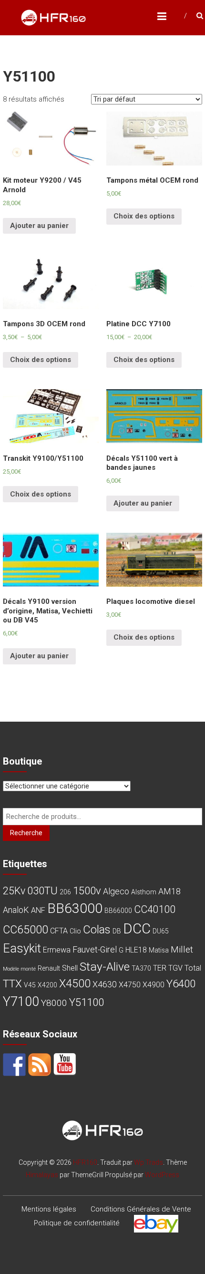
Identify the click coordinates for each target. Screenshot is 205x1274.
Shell (70, 968)
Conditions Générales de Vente (141, 1209)
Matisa (159, 950)
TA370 (141, 968)
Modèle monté (19, 969)
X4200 (47, 985)
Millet (182, 949)
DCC (137, 929)
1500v (87, 890)
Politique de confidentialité (77, 1223)
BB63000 (74, 908)
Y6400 (180, 983)
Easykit (22, 948)
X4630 (104, 984)
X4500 (75, 983)
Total (192, 968)
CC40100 (155, 909)
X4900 (153, 984)
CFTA (59, 930)
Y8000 (54, 1002)
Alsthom (143, 892)
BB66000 (118, 910)
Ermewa (57, 949)
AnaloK (16, 910)
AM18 (169, 891)
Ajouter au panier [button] (39, 225)
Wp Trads (148, 1162)
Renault (49, 968)
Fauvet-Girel (94, 949)
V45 (30, 985)
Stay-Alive (105, 967)
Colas (97, 929)
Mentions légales (48, 1209)
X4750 (130, 984)
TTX (12, 983)
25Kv (14, 891)
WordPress (162, 1175)
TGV (175, 968)
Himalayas (42, 1175)
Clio (75, 931)
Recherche (26, 833)
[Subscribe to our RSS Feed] (39, 1064)
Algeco (116, 891)
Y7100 (21, 1001)
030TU (42, 890)
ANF (38, 910)
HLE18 (136, 949)
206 (65, 892)
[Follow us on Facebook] (14, 1064)
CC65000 (25, 929)
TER (159, 968)
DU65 (161, 931)
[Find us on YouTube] (64, 1064)
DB (117, 931)
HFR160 (85, 1162)
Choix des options (143, 216)
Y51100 (86, 1002)
